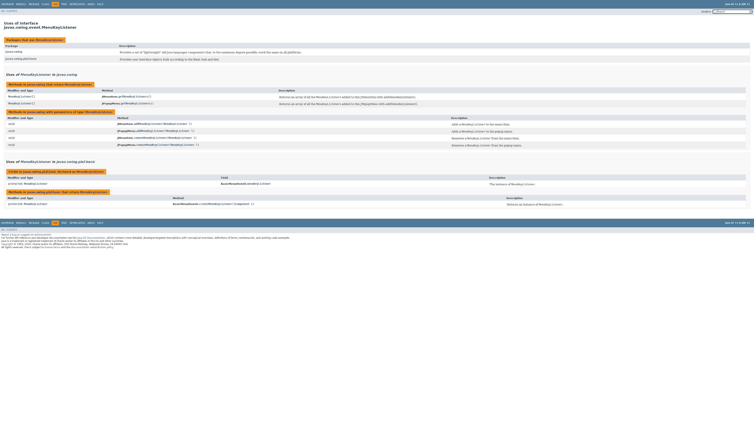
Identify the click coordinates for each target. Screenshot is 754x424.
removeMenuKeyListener (150, 137)
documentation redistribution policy (92, 247)
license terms (52, 247)
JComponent (241, 204)
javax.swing (13, 51)
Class (45, 4)
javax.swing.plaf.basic (21, 58)
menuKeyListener (259, 183)
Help (100, 4)
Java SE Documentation (91, 238)
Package (34, 4)
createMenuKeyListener (215, 204)
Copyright (7, 244)
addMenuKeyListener (148, 123)
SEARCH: (706, 11)
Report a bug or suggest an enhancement (26, 234)
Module (21, 4)
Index (91, 4)
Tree (64, 4)
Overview (7, 4)
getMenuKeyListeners (133, 96)
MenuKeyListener (49, 40)
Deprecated (77, 4)
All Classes (9, 11)
